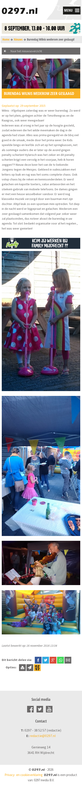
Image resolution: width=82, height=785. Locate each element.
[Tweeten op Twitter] (45, 660)
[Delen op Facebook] (38, 660)
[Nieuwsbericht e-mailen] (68, 660)
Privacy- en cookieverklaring (24, 775)
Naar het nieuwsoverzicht (26, 51)
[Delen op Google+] (53, 660)
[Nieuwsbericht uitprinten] (22, 667)
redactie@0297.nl (43, 735)
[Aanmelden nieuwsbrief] (29, 667)
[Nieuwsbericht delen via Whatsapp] (60, 660)
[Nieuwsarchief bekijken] (37, 667)
